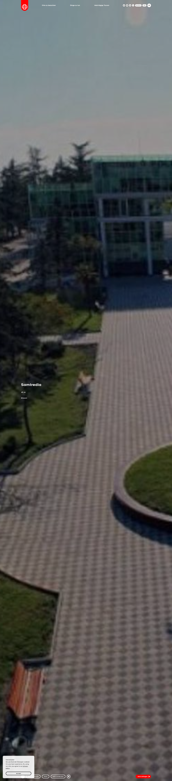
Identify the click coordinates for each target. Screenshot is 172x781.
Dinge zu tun (75, 5)
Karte (45, 776)
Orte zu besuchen (49, 5)
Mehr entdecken (58, 776)
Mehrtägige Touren (101, 5)
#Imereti (24, 398)
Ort (24, 392)
